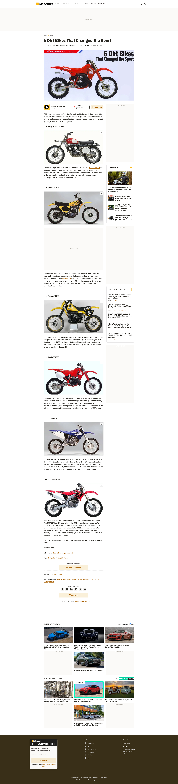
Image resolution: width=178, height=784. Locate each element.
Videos (87, 4)
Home (45, 35)
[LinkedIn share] (71, 589)
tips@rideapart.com (82, 601)
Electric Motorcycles (119, 320)
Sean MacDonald (59, 106)
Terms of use (103, 777)
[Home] (45, 3)
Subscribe (43, 760)
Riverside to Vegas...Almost (63, 553)
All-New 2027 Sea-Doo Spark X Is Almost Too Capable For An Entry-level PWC (120, 336)
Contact (125, 746)
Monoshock (66, 278)
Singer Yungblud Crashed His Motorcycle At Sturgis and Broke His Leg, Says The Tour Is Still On (120, 326)
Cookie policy (84, 777)
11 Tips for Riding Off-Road (58, 558)
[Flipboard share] (76, 589)
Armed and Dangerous (120, 310)
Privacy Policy (46, 764)
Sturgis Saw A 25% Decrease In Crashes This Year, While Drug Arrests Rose (119, 296)
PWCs (115, 339)
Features (76, 4)
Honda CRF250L (56, 574)
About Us (125, 740)
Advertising (126, 743)
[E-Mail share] (85, 589)
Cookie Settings (93, 777)
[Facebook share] (62, 589)
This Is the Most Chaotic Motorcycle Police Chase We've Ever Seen (119, 306)
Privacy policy (75, 777)
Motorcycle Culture (119, 330)
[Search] (141, 4)
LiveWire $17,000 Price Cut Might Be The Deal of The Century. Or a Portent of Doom (120, 316)
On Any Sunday (94, 168)
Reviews (66, 4)
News (57, 4)
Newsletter (101, 4)
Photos (93, 4)
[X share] (67, 589)
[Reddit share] (80, 589)
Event (115, 300)
